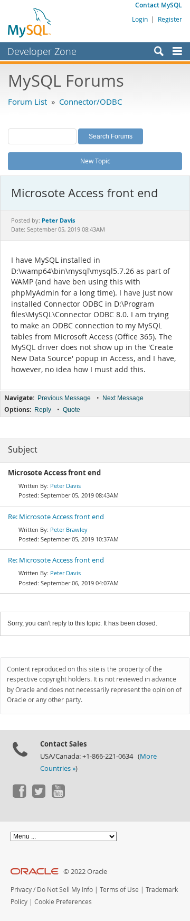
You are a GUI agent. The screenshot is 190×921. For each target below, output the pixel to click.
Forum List (27, 101)
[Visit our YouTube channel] (58, 795)
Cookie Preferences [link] (63, 902)
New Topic (95, 160)
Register (170, 19)
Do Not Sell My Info (65, 890)
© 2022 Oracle (85, 871)
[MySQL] (30, 22)
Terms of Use (119, 890)
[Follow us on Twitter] (38, 795)
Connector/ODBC (90, 101)
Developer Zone (42, 51)
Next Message (123, 398)
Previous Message (64, 398)
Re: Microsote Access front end (56, 516)
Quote (71, 409)
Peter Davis (65, 486)
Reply (42, 409)
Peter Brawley (69, 529)
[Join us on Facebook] (19, 795)
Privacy (21, 890)
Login (140, 19)
